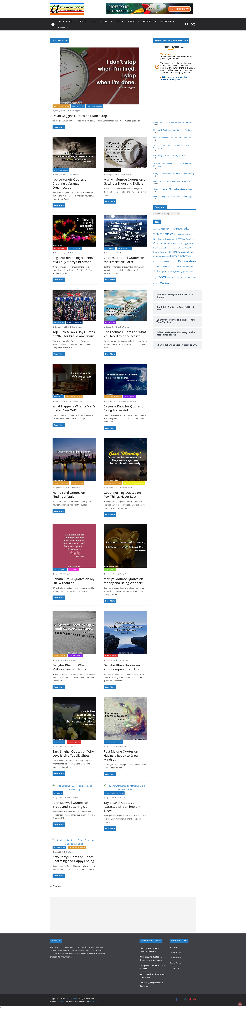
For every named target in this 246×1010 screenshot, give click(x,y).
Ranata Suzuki (74, 574)
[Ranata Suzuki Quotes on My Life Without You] (74, 546)
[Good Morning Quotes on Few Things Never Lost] (125, 459)
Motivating (166, 21)
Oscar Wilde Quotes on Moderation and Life (172, 137)
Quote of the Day (78, 106)
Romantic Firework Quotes (114, 793)
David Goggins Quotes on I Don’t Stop (80, 116)
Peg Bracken (76, 253)
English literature (159, 248)
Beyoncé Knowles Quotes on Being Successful (124, 408)
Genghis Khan (71, 660)
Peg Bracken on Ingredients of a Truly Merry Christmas (73, 260)
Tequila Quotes (59, 742)
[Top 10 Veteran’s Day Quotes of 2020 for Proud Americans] (74, 305)
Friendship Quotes (111, 656)
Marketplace (165, 266)
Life (94, 21)
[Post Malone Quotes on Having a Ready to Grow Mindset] (125, 718)
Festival (62, 27)
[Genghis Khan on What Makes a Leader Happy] (74, 632)
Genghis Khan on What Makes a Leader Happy (69, 667)
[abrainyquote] (53, 24)
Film (169, 252)
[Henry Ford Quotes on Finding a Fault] (74, 459)
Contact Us (174, 968)
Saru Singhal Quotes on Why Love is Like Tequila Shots (73, 753)
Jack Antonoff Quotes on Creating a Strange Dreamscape (70, 183)
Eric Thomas (124, 327)
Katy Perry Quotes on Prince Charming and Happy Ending (73, 859)
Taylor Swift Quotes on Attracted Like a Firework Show (122, 806)
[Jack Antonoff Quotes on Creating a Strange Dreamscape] (74, 152)
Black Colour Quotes (61, 170)
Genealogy (157, 256)
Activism (156, 229)
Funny (191, 251)
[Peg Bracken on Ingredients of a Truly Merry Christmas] (74, 230)
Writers (165, 283)
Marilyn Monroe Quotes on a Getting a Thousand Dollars (125, 181)
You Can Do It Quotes (94, 106)
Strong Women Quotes (74, 397)
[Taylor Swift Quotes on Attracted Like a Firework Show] (125, 787)
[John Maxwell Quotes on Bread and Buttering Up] (74, 787)
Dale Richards (77, 327)
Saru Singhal (71, 746)
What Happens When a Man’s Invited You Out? (74, 408)
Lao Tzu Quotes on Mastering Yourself (169, 155)
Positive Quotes (77, 483)
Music (179, 266)
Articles (168, 234)
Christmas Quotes (60, 248)
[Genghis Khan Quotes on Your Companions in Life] (125, 632)
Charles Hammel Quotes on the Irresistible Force (124, 260)
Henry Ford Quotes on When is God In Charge (172, 196)
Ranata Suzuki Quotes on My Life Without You (73, 581)
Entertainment (179, 248)
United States (190, 277)
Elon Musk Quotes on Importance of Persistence (173, 130)
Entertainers (169, 248)
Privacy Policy (175, 957)
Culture (157, 243)
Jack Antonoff (74, 174)
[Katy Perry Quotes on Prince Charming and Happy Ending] (74, 842)
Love (118, 21)
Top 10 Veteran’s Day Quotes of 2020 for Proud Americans (74, 334)
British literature (186, 234)
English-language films (182, 243)
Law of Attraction (124, 248)
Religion (170, 277)
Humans (156, 262)
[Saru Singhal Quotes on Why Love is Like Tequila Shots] (74, 718)
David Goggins (75, 111)
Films (174, 251)
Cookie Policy (175, 963)
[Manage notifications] (240, 1004)
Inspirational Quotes (61, 483)
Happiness (166, 256)
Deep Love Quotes (60, 569)
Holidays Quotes (75, 248)
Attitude (177, 234)
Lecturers (173, 262)
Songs (177, 278)
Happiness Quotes (60, 656)
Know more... (66, 957)
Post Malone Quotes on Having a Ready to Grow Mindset (121, 755)
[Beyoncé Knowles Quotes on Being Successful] (125, 379)
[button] (73, 21)
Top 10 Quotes (65, 21)
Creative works (185, 239)
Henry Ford (76, 487)
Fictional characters (160, 252)
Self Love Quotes (59, 847)
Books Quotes (109, 248)
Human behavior (180, 256)
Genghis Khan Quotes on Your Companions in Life (122, 667)
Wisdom (156, 284)
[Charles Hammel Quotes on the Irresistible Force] (125, 230)
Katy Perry (69, 852)
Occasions (148, 21)
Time (181, 278)
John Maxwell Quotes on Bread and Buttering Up (70, 804)
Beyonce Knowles (78, 401)
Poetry (169, 272)
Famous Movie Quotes (112, 170)
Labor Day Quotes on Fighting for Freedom (171, 181)
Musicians (188, 266)
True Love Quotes (74, 742)
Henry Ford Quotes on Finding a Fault (69, 494)
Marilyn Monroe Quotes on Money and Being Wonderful (124, 581)
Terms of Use (175, 952)
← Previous (55, 886)
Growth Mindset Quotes (113, 742)
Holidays (131, 21)
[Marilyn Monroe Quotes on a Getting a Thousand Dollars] (125, 152)
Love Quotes (73, 569)
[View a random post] (193, 24)
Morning (174, 267)
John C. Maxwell (72, 797)
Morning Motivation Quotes (134, 483)
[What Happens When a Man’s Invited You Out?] (74, 379)
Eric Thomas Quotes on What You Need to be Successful (125, 334)
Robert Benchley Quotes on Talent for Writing (172, 122)
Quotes (159, 276)
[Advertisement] (123, 914)
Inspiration (106, 21)
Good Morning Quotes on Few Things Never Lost (122, 494)
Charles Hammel (128, 253)
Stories (82, 21)
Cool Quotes (58, 397)
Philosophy (159, 271)
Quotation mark (188, 272)
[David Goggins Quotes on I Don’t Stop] (100, 75)
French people (183, 252)
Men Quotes (58, 793)
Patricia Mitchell (126, 487)
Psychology (177, 271)
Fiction (188, 247)
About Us (174, 947)
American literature (169, 228)
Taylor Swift (121, 797)
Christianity (171, 239)
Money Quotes (110, 569)
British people (160, 239)
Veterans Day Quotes (74, 322)
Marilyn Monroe (125, 174)
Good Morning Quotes (113, 483)
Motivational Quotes (61, 106)
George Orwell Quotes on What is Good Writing (173, 173)
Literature (189, 261)
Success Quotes (110, 322)
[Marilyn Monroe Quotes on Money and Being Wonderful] (125, 546)
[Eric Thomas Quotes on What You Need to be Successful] (125, 305)
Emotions (166, 243)
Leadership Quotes (75, 656)
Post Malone (122, 746)
